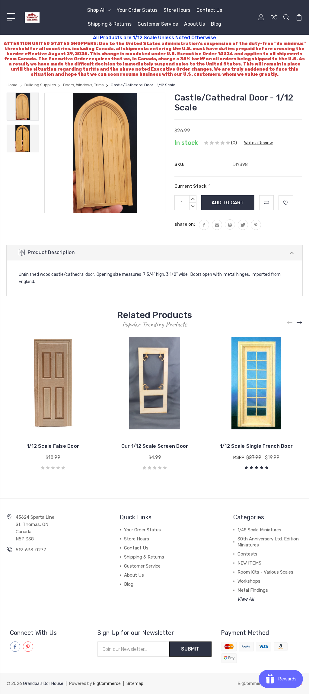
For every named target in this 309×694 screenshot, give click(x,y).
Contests (247, 554)
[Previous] (290, 322)
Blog (216, 24)
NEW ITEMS (249, 563)
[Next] (300, 322)
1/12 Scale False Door (53, 446)
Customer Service (158, 24)
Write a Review (258, 142)
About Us (194, 24)
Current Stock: (192, 186)
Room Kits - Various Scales (265, 572)
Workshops (248, 581)
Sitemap (134, 683)
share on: (184, 224)
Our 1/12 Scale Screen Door (154, 446)
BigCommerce (107, 683)
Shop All (96, 10)
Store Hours (177, 10)
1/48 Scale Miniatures (259, 530)
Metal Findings (252, 590)
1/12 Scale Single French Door (256, 446)
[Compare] (273, 21)
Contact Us (209, 10)
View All (245, 599)
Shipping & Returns (110, 24)
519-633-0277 (31, 549)
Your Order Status (137, 10)
